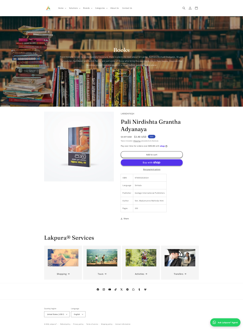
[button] (62, 8)
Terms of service (92, 324)
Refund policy (65, 324)
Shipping (136, 141)
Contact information (122, 324)
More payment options (151, 169)
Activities (139, 273)
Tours (101, 273)
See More (121, 73)
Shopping (62, 273)
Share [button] (126, 218)
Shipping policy (107, 324)
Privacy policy (78, 324)
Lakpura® (53, 324)
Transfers (178, 273)
